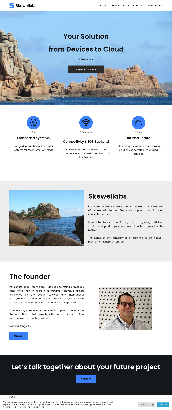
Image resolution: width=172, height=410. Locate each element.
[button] (161, 5)
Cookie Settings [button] (147, 404)
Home (103, 5)
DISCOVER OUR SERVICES (86, 69)
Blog (126, 5)
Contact (138, 5)
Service (114, 5)
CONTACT (86, 379)
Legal (12, 397)
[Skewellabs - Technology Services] (22, 5)
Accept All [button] (162, 404)
